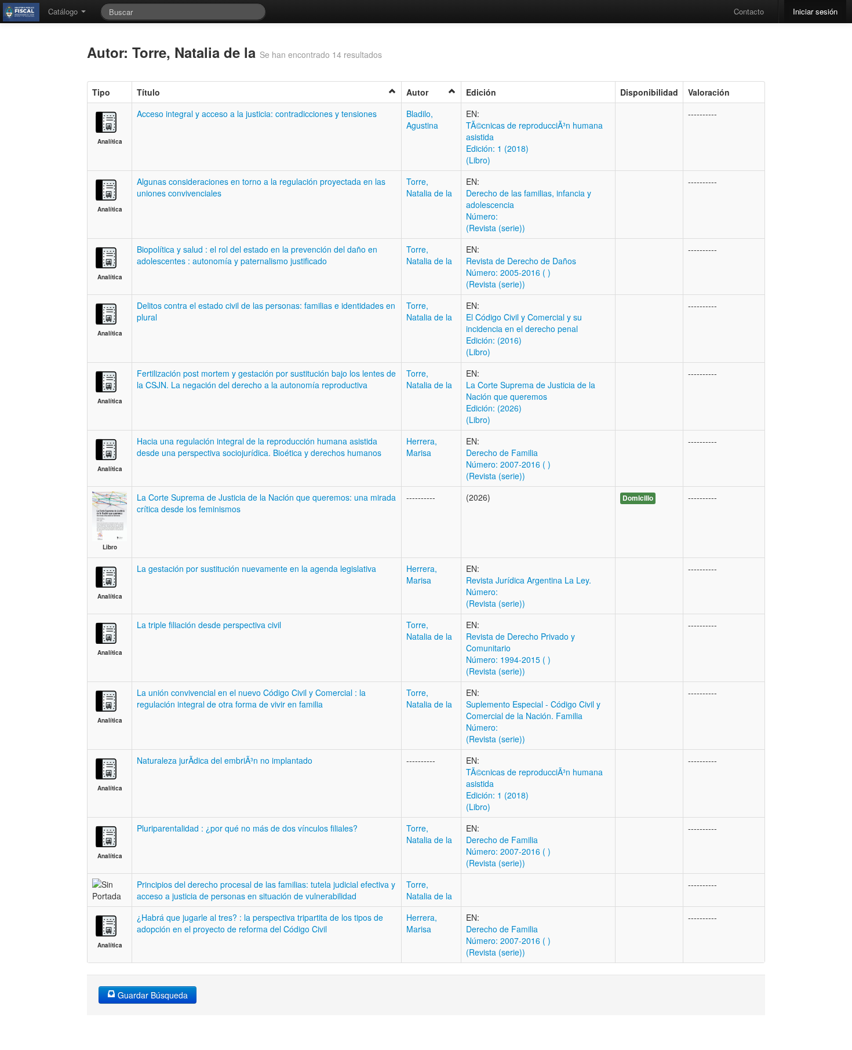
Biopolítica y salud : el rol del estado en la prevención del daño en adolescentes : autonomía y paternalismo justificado (257, 255)
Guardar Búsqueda (151, 995)
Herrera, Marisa (421, 446)
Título (148, 92)
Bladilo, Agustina (422, 119)
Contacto (749, 11)
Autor (417, 92)
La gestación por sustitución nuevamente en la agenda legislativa (256, 568)
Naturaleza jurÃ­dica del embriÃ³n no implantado (224, 760)
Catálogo (64, 11)
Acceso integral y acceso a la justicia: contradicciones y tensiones (257, 113)
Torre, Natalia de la (429, 187)
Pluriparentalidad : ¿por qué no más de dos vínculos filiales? (247, 828)
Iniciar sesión (815, 11)
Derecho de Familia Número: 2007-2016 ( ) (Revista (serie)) (508, 464)
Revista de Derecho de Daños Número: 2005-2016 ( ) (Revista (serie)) (521, 272)
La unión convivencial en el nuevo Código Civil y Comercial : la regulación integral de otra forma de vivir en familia (251, 698)
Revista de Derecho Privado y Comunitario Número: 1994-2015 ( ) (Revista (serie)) (520, 653)
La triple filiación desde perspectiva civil (209, 624)
